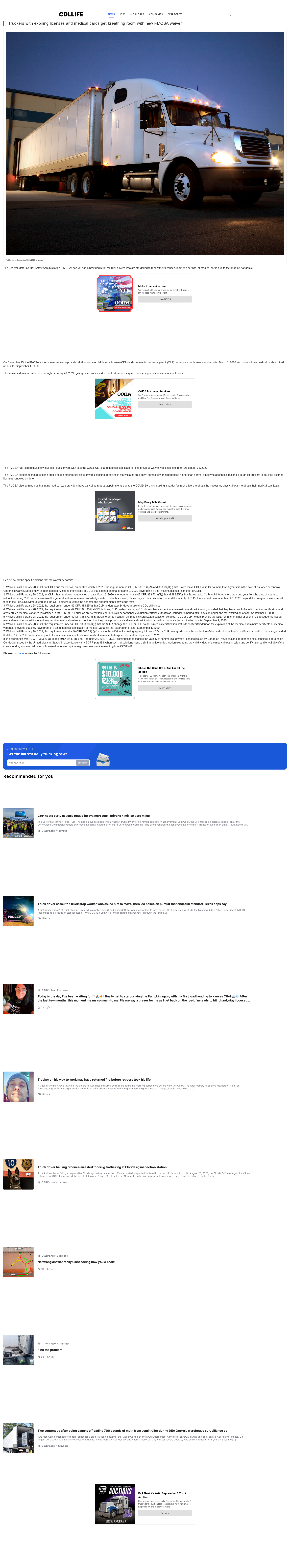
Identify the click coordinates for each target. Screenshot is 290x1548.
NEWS (111, 14)
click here (18, 653)
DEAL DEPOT (175, 14)
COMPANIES (156, 14)
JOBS (122, 14)
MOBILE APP (137, 14)
